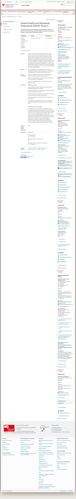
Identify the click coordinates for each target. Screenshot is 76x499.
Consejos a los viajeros (21, 11)
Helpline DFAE (55, 425)
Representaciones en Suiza (26, 440)
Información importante (7, 440)
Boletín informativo (6, 444)
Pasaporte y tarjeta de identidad (45, 446)
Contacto (59, 21)
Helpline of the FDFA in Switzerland (63, 356)
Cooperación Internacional (65, 12)
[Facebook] (21, 157)
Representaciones (11, 11)
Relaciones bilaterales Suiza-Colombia (64, 453)
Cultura (58, 456)
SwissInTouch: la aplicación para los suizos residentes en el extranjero (47, 487)
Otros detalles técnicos (26, 152)
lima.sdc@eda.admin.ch (64, 223)
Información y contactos (61, 442)
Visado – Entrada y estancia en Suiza (64, 440)
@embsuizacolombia (64, 102)
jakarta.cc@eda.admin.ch (64, 135)
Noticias (5, 11)
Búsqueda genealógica (43, 467)
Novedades (4, 442)
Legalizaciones (41, 455)
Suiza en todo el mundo (26, 1)
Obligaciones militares (43, 463)
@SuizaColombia (64, 97)
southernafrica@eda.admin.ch (66, 304)
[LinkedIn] (24, 157)
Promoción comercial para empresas (45, 484)
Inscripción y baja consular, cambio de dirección (46, 444)
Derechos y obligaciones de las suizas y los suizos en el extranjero (28, 454)
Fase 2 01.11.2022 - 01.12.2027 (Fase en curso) (37, 147)
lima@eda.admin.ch (63, 221)
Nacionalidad (41, 481)
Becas (40, 468)
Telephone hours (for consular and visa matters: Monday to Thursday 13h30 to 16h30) (64, 72)
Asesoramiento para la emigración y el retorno (46, 441)
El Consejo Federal (8, 1)
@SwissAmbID (63, 182)
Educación (59, 458)
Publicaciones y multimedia (62, 469)
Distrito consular (62, 108)
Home (3, 16)
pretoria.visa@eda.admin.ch (65, 301)
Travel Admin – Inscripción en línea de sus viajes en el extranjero (47, 475)
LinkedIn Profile (63, 104)
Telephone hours (62, 155)
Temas (58, 465)
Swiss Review (41, 479)
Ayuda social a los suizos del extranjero (46, 454)
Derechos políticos (42, 448)
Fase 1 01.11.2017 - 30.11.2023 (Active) (36, 149)
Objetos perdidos (42, 461)
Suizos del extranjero (25, 451)
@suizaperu (62, 259)
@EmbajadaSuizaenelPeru (66, 257)
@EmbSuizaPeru (63, 255)
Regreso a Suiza (24, 449)
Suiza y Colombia (57, 11)
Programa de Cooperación (62, 463)
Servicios (40, 11)
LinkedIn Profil (63, 261)
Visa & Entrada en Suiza (47, 12)
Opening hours (62, 239)
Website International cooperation (63, 52)
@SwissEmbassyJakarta (65, 187)
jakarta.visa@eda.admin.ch (65, 140)
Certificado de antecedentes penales (45, 465)
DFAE (17, 1)
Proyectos (58, 467)
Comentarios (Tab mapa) (64, 415)
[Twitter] (22, 157)
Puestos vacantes (5, 449)
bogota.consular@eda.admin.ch (66, 47)
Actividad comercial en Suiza (62, 447)
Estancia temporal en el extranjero (27, 444)
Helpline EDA (67, 176)
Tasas (40, 472)
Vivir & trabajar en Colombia (31, 12)
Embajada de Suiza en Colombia (8, 454)
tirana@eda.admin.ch (64, 392)
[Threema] (25, 157)
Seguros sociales (42, 459)
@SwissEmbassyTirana (65, 413)
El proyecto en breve (26, 50)
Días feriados (4, 447)
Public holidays (62, 92)
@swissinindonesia (64, 189)
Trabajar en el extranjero (25, 446)
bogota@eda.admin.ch (64, 44)
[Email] (28, 157)
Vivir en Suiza (59, 444)
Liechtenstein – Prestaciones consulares (46, 470)
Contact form (61, 403)
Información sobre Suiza (61, 446)
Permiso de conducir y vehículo (44, 450)
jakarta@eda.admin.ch (64, 138)
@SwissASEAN (63, 184)
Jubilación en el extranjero (26, 447)
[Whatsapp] (27, 157)
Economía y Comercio (61, 454)
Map (59, 34)
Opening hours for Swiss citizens (65, 157)
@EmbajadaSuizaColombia (66, 100)
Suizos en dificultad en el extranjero (45, 452)
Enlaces (40, 477)
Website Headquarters (63, 49)
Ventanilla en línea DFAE (22, 425)
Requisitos (60, 80)
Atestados (40, 457)
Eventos (3, 446)
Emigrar (22, 442)
